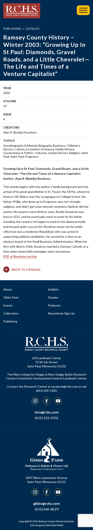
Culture (19, 149)
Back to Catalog (26, 269)
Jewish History (58, 153)
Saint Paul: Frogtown (24, 156)
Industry (41, 153)
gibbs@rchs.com (46, 503)
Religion (74, 153)
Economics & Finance (40, 149)
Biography (45, 145)
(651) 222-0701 (46, 418)
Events (8, 305)
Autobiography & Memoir (20, 145)
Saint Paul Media (54, 525)
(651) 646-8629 (46, 509)
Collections (11, 313)
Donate (53, 297)
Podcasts (54, 305)
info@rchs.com (47, 412)
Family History (65, 149)
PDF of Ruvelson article (20, 256)
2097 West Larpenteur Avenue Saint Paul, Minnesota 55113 (46, 480)
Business (59, 145)
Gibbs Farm (10, 297)
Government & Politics (18, 153)
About (7, 289)
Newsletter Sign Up (61, 313)
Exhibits (53, 289)
